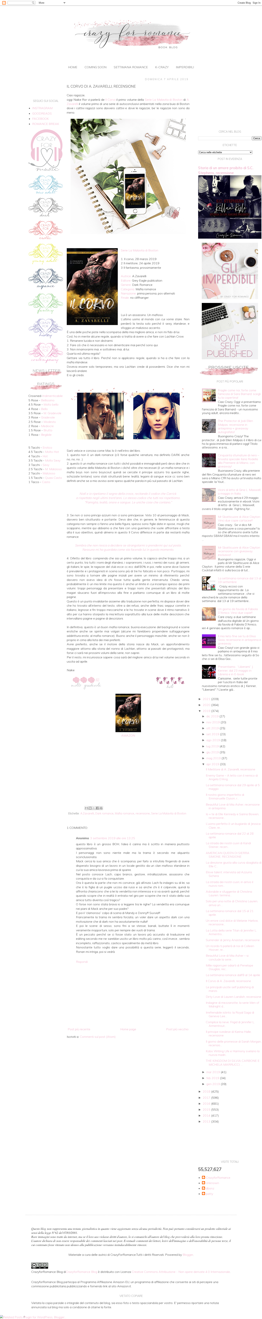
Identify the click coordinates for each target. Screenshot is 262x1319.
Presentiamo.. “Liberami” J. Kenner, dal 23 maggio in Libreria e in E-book (235, 670)
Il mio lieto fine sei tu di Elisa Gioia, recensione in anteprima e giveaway (239, 639)
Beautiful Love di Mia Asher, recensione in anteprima (233, 806)
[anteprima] (230, 298)
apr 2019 (213, 764)
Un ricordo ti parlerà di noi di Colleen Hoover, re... (230, 947)
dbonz (210, 1188)
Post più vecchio (177, 1029)
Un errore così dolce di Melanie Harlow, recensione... (232, 922)
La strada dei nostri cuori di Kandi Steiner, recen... (228, 845)
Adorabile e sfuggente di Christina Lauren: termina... (229, 893)
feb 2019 (213, 1078)
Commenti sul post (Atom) (98, 1037)
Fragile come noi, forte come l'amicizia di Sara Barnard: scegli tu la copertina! (239, 393)
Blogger (188, 1255)
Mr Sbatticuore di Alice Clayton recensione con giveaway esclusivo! (239, 551)
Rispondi (82, 962)
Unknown (212, 1183)
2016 (207, 1103)
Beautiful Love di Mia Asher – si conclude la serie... (227, 957)
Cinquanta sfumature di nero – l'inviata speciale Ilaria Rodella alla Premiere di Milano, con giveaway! (238, 460)
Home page (128, 1029)
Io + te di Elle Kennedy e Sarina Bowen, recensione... (232, 816)
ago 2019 (213, 740)
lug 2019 (213, 746)
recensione (143, 813)
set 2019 (213, 734)
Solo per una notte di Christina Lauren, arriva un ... (232, 903)
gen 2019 (213, 1084)
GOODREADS (42, 113)
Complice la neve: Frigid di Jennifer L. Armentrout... (230, 1024)
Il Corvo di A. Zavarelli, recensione (228, 981)
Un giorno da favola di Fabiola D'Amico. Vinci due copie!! (238, 611)
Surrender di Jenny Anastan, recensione (233, 940)
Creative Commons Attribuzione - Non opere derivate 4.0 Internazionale (181, 1272)
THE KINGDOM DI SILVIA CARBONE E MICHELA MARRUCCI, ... (233, 1062)
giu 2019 (213, 752)
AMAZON (128, 735)
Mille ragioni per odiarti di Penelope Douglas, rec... (229, 967)
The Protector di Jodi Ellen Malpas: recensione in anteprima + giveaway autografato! (235, 426)
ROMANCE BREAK (45, 124)
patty (209, 1194)
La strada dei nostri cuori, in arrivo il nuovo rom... (229, 883)
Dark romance (104, 813)
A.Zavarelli (87, 813)
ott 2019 (213, 728)
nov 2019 (213, 722)
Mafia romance (124, 813)
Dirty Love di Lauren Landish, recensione (233, 997)
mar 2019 (213, 1072)
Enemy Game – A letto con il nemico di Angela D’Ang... (232, 777)
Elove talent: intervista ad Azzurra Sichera (229, 874)
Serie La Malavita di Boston (168, 813)
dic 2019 (212, 716)
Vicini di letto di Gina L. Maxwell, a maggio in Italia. (239, 491)
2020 (207, 705)
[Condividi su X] (94, 808)
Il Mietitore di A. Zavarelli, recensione (230, 769)
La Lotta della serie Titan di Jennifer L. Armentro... (231, 932)
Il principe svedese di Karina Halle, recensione (228, 1033)
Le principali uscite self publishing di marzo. (230, 989)
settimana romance (131, 67)
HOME (72, 67)
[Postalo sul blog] (90, 808)
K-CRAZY (162, 67)
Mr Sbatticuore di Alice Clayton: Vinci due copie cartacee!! (239, 518)
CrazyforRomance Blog (81, 1272)
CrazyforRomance (218, 1177)
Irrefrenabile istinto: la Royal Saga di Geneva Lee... (230, 1014)
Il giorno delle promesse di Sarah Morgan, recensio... (233, 1043)
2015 (207, 1109)
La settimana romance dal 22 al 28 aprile (230, 835)
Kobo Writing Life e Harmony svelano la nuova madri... (233, 1053)
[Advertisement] (128, 773)
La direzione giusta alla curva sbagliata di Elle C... (233, 864)
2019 (207, 711)
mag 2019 (214, 758)
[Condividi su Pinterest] (101, 808)
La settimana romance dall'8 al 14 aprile (233, 975)
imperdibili (185, 67)
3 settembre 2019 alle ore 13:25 (112, 838)
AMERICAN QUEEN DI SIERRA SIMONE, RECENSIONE (227, 854)
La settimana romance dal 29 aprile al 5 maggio (233, 787)
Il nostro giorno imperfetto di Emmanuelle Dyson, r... (225, 796)
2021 (207, 699)
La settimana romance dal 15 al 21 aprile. (230, 912)
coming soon (95, 67)
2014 (207, 1115)
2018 (207, 1091)
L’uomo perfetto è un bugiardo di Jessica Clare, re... (233, 825)
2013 (207, 1121)
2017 (207, 1097)
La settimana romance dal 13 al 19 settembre (239, 580)
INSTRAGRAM (42, 108)
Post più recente (79, 1029)
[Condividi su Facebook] (97, 808)
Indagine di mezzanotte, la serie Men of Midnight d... (232, 1004)
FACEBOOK (40, 119)
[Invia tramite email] (86, 808)
